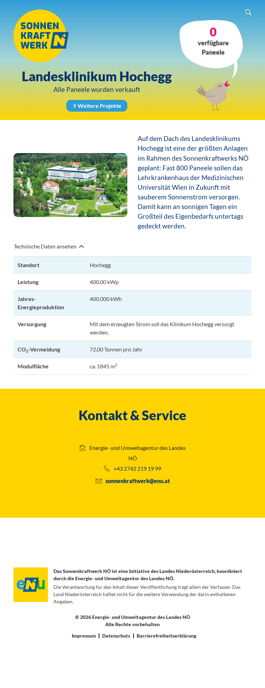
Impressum (84, 635)
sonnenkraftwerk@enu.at (138, 481)
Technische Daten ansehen (46, 246)
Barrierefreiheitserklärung (166, 635)
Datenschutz (116, 635)
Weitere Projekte (99, 105)
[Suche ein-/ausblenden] (248, 13)
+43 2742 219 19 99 (137, 468)
